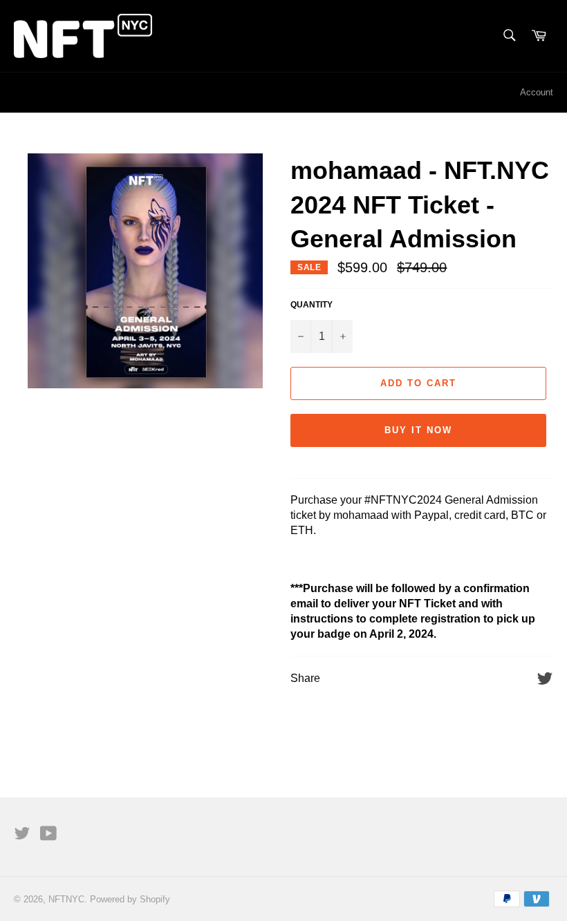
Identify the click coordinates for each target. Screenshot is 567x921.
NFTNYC (66, 899)
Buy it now (418, 430)
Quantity (311, 305)
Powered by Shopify (130, 899)
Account (536, 92)
